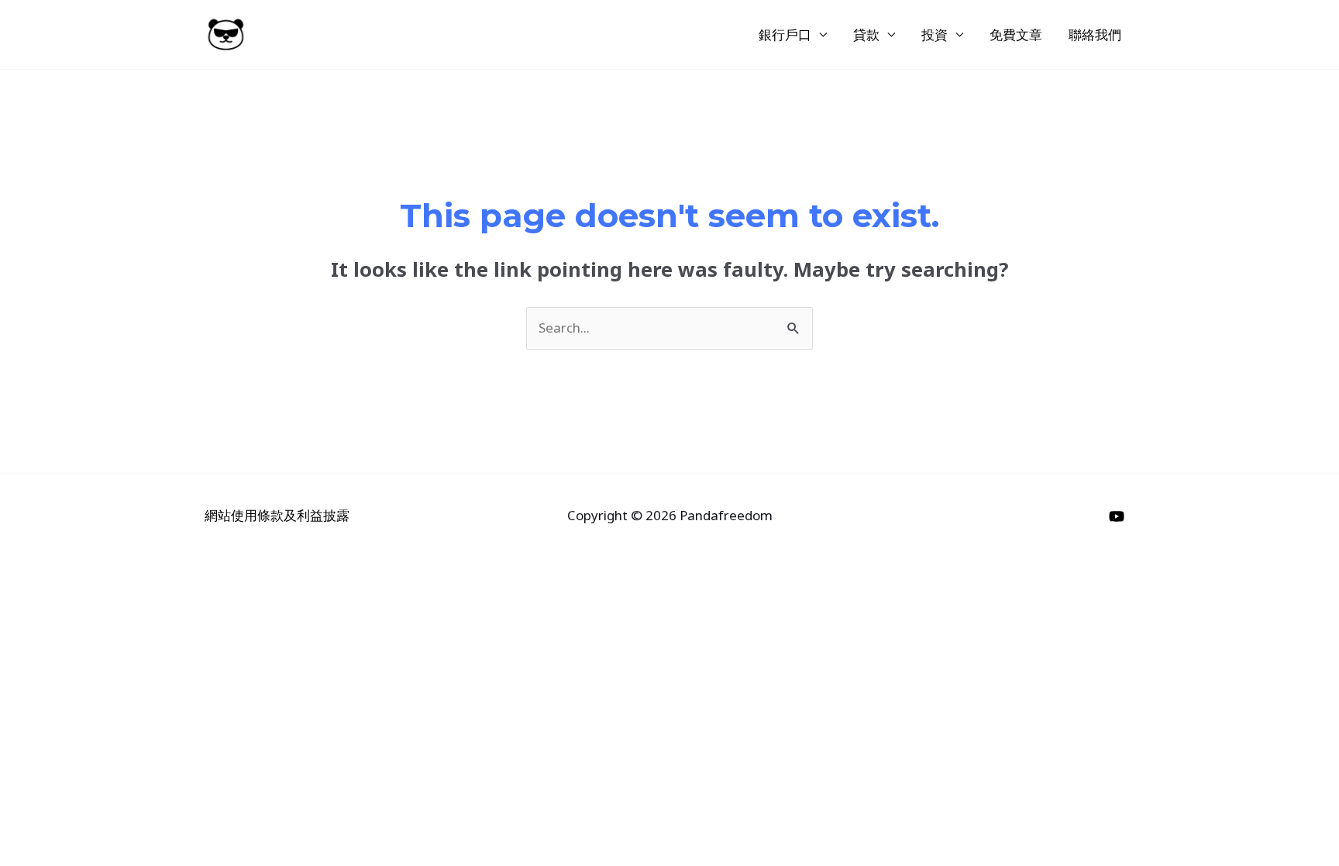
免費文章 (1016, 34)
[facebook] (1118, 516)
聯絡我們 (1095, 34)
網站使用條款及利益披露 (277, 515)
